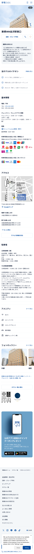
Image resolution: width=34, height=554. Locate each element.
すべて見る (29, 309)
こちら (19, 445)
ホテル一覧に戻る (17, 387)
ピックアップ (6, 484)
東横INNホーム (6, 470)
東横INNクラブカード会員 (10, 498)
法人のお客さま (7, 505)
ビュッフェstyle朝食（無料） (13, 129)
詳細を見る (29, 71)
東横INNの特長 (7, 491)
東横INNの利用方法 (8, 501)
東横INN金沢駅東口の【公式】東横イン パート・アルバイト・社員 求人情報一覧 (16, 377)
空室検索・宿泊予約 (8, 477)
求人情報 (5, 520)
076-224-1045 (9, 106)
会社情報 (5, 516)
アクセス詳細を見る (17, 235)
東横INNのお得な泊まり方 (10, 495)
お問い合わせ (6, 512)
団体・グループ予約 (12, 37)
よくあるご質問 (7, 509)
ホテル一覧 (15, 470)
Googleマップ (8, 207)
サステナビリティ (7, 523)
